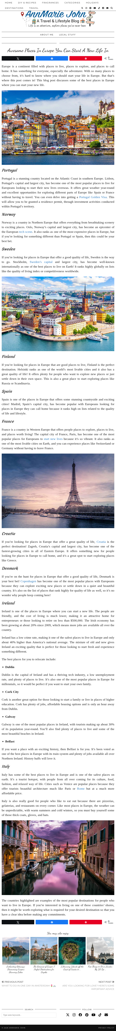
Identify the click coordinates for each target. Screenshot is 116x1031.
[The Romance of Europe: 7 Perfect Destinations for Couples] (43, 950)
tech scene (25, 231)
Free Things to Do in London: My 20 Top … (100, 968)
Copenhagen (28, 581)
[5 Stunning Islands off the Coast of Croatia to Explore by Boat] (72, 950)
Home (8, 2)
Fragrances (50, 2)
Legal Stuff (67, 34)
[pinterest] (86, 1015)
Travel (33, 8)
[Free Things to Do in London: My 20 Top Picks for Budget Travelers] (100, 950)
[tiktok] (99, 1015)
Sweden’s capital (41, 262)
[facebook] (80, 1015)
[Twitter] (82, 8)
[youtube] (93, 1015)
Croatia (101, 541)
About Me (46, 34)
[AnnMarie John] (58, 15)
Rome (81, 788)
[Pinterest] (90, 8)
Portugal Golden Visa (93, 197)
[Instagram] (86, 8)
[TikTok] (99, 8)
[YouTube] (95, 8)
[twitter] (67, 1015)
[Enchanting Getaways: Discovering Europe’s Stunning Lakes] (15, 950)
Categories (72, 2)
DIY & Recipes (27, 2)
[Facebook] (103, 8)
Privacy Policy (106, 1028)
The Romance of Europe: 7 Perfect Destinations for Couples (44, 969)
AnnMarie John (17, 1028)
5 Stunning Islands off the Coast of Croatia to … (72, 968)
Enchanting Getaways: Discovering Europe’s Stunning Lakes (16, 969)
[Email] (107, 8)
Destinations (14, 8)
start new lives (53, 439)
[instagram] (74, 1015)
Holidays (92, 2)
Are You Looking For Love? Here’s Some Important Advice (88, 985)
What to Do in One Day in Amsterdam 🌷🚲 (29, 984)
